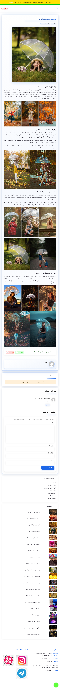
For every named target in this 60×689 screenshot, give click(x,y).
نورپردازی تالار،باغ (52, 498)
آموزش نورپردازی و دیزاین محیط (48, 488)
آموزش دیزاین (52, 483)
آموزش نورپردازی (52, 485)
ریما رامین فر (46, 398)
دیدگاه (52, 423)
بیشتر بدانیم (53, 490)
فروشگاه (30, 205)
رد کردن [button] (11, 2)
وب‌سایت (52, 460)
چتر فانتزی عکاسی (44, 23)
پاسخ (47, 405)
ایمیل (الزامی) (51, 453)
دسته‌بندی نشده (52, 496)
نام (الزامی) (51, 446)
